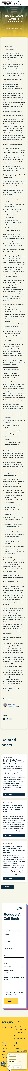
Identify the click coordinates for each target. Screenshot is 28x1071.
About (4, 1046)
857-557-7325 (16, 1)
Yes (7, 972)
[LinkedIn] (18, 4)
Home (6, 46)
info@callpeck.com (18, 1)
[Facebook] (16, 4)
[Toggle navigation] (25, 3)
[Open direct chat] (24, 1051)
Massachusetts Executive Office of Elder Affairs (14, 527)
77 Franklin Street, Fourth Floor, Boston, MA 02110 (20, 1025)
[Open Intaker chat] (10, 1070)
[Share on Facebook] (10, 719)
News (11, 46)
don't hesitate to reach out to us (12, 236)
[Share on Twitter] (7, 719)
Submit (10, 1001)
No (6, 975)
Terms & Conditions (17, 1047)
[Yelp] (20, 4)
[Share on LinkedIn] (4, 719)
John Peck (11, 704)
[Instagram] (14, 4)
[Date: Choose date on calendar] (23, 967)
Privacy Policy (18, 1051)
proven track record (16, 608)
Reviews (4, 1051)
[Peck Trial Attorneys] (6, 3)
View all (7, 887)
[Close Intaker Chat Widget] (26, 1051)
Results (4, 1049)
